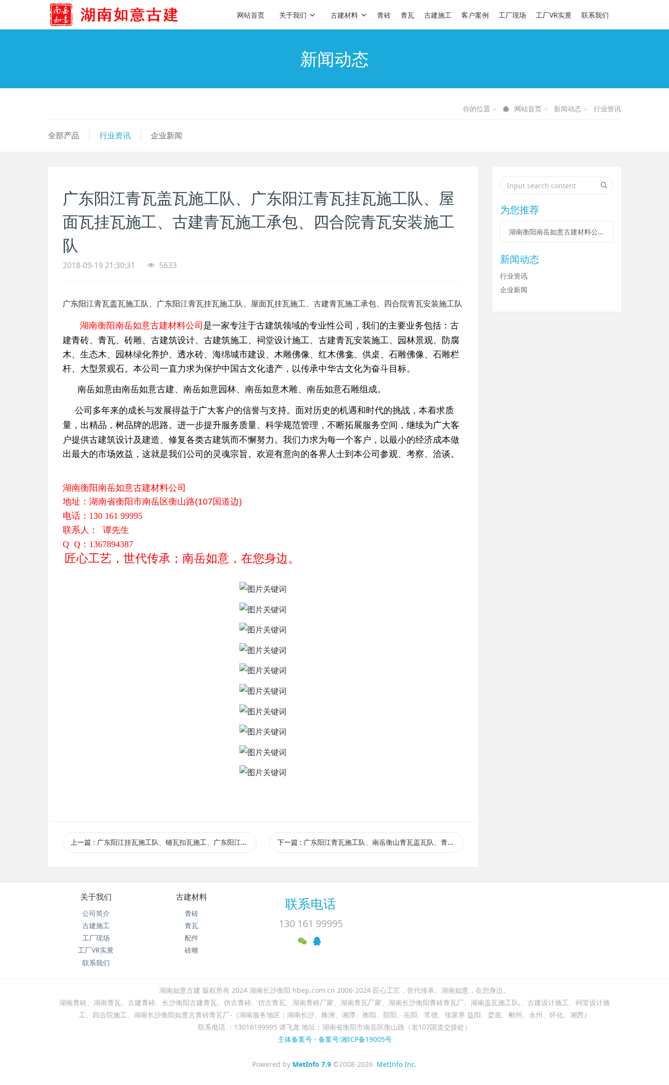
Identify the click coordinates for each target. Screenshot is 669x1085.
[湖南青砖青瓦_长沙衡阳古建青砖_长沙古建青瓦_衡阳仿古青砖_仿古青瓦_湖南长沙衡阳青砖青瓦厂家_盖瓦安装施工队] (130, 14)
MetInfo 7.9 (311, 1064)
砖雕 (191, 950)
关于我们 (293, 15)
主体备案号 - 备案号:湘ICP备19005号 (335, 1039)
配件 (191, 937)
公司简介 (96, 913)
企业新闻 (166, 135)
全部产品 (63, 135)
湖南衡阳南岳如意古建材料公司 (557, 231)
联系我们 (595, 15)
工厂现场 (512, 15)
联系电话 (310, 903)
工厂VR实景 (554, 15)
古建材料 (344, 15)
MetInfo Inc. (397, 1064)
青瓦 (407, 15)
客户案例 (475, 15)
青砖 (384, 15)
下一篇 (370, 842)
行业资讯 (607, 108)
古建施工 (438, 15)
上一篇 (164, 842)
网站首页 (250, 15)
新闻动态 (567, 108)
